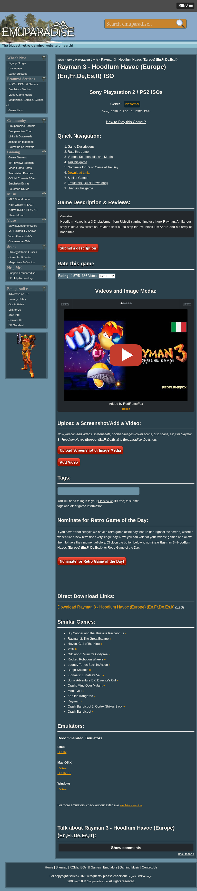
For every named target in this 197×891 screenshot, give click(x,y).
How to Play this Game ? (126, 122)
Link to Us (14, 309)
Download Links (79, 173)
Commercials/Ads (19, 241)
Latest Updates (17, 73)
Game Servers (17, 157)
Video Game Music (20, 94)
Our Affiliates (16, 304)
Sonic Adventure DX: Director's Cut (93, 680)
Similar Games (78, 178)
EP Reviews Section (21, 162)
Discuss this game (80, 188)
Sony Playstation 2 (79, 59)
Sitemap (61, 867)
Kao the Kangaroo (82, 696)
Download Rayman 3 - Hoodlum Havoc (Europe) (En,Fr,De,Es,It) (115, 607)
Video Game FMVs (20, 236)
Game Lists (15, 110)
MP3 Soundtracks (19, 199)
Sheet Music (16, 215)
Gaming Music (130, 867)
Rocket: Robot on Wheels (87, 659)
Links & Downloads (20, 136)
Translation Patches (20, 173)
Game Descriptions (81, 146)
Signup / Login (17, 63)
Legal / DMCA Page (140, 876)
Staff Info (13, 314)
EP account (105, 501)
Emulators (110, 867)
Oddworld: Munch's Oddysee (89, 654)
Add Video (69, 462)
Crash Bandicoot (81, 711)
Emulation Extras (18, 183)
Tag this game (77, 162)
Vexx (72, 649)
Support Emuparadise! (22, 273)
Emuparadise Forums (21, 125)
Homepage (15, 68)
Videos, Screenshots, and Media (90, 157)
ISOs (60, 59)
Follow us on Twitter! (21, 146)
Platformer (132, 104)
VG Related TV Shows (22, 230)
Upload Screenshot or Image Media (90, 450)
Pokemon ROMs (18, 188)
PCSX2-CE (64, 773)
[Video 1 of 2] (126, 355)
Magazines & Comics (21, 262)
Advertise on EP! (18, 294)
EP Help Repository (20, 278)
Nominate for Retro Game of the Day (93, 167)
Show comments (126, 847)
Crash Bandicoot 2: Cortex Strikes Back (96, 706)
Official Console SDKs (22, 178)
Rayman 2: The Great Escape (89, 638)
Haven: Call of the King (85, 644)
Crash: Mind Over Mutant (86, 685)
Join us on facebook (21, 141)
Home (49, 867)
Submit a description (78, 248)
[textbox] (145, 24)
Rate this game (78, 152)
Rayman (75, 701)
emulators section (131, 805)
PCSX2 (61, 752)
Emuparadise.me (97, 881)
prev (65, 304)
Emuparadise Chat (20, 131)
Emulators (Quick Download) (88, 183)
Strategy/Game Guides (22, 252)
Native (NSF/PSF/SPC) (22, 209)
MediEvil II (76, 691)
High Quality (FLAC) (21, 204)
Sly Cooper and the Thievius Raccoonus (97, 633)
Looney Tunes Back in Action (89, 665)
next (187, 304)
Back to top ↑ (186, 853)
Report (126, 408)
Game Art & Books (20, 257)
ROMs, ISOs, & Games (23, 84)
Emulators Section (19, 89)
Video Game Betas (20, 167)
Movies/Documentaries (22, 225)
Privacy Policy (17, 299)
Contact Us (15, 320)
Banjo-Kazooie (79, 670)
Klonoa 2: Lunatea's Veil (86, 675)
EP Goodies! (16, 325)
